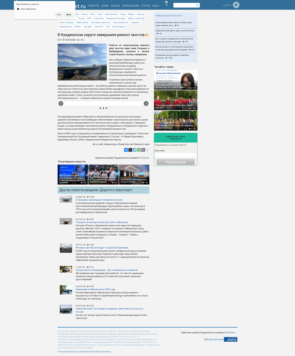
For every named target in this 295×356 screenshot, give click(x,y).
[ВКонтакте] (126, 150)
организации (130, 5)
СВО (108, 27)
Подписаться (175, 162)
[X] (130, 150)
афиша (115, 5)
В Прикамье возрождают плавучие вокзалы (172, 56)
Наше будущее (118, 27)
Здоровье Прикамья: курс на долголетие (174, 32)
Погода (81, 18)
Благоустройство (120, 22)
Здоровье (135, 22)
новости (93, 5)
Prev (70, 103)
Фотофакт (88, 27)
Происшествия (111, 14)
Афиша (131, 14)
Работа (78, 27)
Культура (141, 14)
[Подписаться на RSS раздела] (147, 35)
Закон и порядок (66, 22)
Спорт (99, 14)
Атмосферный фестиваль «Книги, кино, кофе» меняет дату (173, 24)
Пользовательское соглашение (73, 351)
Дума (104, 5)
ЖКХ (89, 18)
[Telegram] (134, 150)
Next (136, 103)
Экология (99, 27)
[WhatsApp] (139, 150)
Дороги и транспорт (136, 18)
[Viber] (143, 150)
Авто (92, 14)
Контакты (106, 351)
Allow (68, 14)
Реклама (95, 351)
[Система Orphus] (230, 339)
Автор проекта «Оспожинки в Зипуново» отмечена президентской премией (175, 48)
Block (59, 14)
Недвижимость (65, 27)
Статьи (146, 5)
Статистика (99, 18)
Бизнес (85, 14)
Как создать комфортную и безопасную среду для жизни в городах (174, 40)
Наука (123, 14)
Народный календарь (115, 18)
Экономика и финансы (101, 22)
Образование (82, 22)
